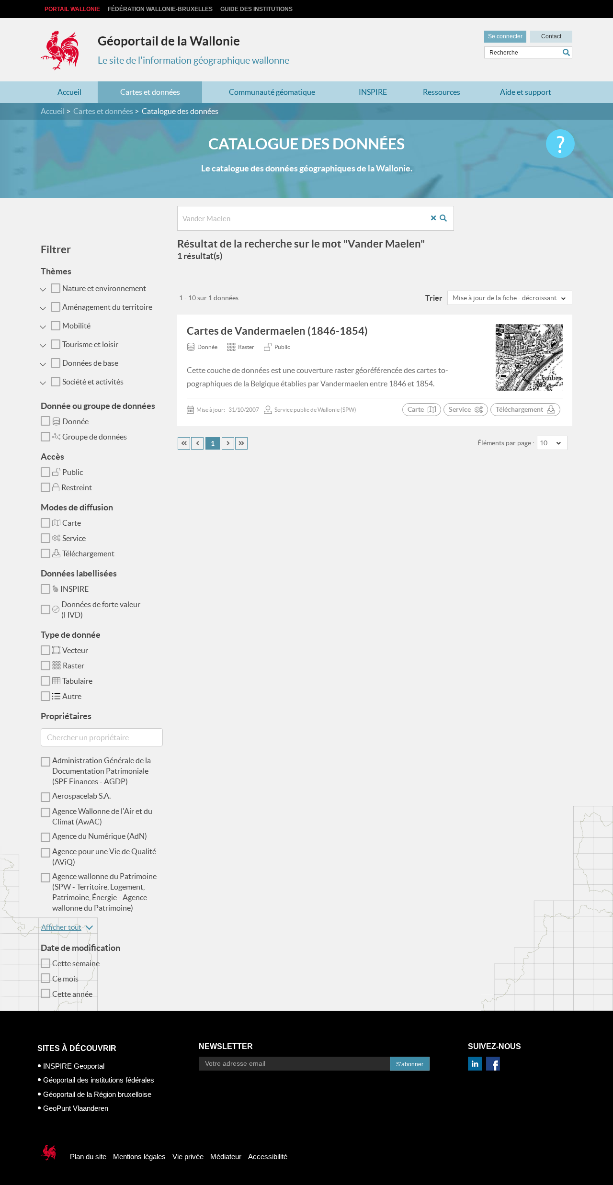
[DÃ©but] (184, 443)
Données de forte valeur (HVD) (100, 609)
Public (72, 472)
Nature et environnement (104, 288)
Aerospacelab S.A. (81, 795)
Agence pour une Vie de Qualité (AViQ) (104, 856)
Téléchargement (88, 553)
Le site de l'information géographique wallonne (193, 60)
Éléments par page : (505, 443)
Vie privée (188, 1156)
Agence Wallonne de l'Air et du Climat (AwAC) (102, 816)
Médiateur (225, 1156)
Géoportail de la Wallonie (169, 41)
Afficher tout (61, 927)
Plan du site (88, 1156)
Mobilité (76, 325)
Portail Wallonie (72, 9)
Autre (71, 696)
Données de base (90, 363)
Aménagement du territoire (107, 307)
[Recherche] (447, 219)
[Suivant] (228, 443)
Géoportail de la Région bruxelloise (97, 1094)
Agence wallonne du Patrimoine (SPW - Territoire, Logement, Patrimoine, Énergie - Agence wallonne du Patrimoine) (104, 892)
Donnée (75, 421)
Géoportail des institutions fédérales (98, 1080)
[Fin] (241, 443)
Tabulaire (77, 681)
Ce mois (65, 978)
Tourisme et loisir (90, 344)
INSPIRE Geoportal (73, 1066)
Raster (73, 665)
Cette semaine (76, 963)
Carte (71, 523)
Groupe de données (94, 436)
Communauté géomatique (272, 92)
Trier (434, 297)
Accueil (69, 92)
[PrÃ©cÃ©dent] (197, 443)
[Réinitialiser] (437, 219)
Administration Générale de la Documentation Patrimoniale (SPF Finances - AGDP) (101, 771)
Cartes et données (150, 92)
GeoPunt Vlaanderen (75, 1108)
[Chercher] (567, 52)
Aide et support (525, 92)
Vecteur (75, 650)
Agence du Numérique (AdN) (99, 836)
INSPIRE (373, 92)
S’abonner (409, 1064)
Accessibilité (267, 1156)
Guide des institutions (256, 9)
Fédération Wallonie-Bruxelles (160, 9)
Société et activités (93, 381)
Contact (551, 36)
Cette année (72, 994)
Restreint (76, 487)
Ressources (441, 92)
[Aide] (560, 143)
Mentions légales (139, 1156)
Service (74, 538)
